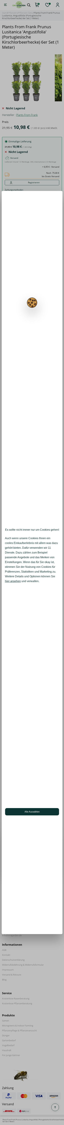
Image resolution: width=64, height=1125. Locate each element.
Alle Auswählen (32, 811)
